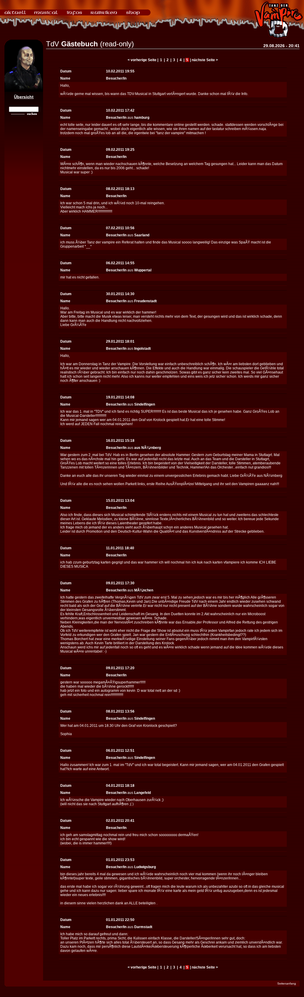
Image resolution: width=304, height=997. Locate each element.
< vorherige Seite (142, 60)
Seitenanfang (286, 983)
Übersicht (24, 96)
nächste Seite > (205, 60)
